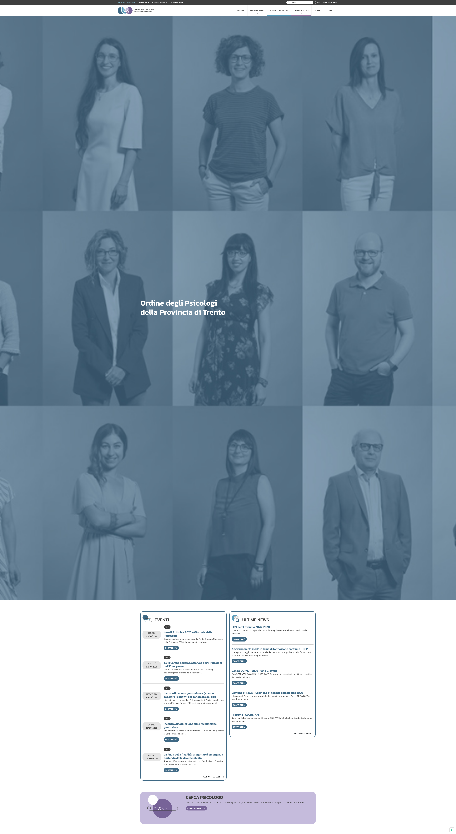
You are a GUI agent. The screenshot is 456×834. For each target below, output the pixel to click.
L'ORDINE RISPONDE (328, 2)
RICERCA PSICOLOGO (196, 808)
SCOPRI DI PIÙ (171, 647)
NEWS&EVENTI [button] (257, 10)
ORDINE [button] (241, 10)
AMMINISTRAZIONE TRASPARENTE (153, 2)
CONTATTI (330, 10)
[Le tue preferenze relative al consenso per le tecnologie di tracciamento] (452, 830)
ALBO (317, 10)
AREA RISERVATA (128, 2)
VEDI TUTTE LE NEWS (302, 733)
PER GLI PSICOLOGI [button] (279, 10)
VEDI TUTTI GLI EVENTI (213, 776)
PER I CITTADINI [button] (301, 10)
